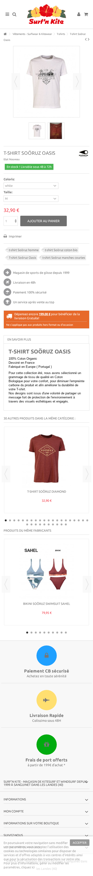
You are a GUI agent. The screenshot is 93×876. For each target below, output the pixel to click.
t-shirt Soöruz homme (24, 250)
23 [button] (36, 524)
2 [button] (10, 520)
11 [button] (49, 520)
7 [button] (31, 520)
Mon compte (14, 811)
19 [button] (83, 520)
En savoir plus (19, 339)
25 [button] (44, 524)
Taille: (8, 192)
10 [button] (44, 520)
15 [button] (66, 520)
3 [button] (14, 520)
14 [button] (61, 520)
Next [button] (87, 474)
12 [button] (53, 520)
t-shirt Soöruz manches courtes (63, 257)
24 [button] (40, 524)
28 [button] (57, 524)
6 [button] (27, 520)
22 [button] (31, 524)
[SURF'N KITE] (46, 14)
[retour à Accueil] (5, 34)
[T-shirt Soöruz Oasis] (37, 131)
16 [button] (70, 520)
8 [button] (36, 520)
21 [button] (27, 524)
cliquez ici (28, 867)
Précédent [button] (15, 81)
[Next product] (88, 39)
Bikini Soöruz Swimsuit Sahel (46, 603)
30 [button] (66, 524)
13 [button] (57, 520)
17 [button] (74, 520)
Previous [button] (6, 474)
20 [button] (87, 520)
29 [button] (61, 524)
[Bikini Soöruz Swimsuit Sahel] (46, 571)
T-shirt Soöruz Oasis (22, 257)
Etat (6, 159)
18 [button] (79, 520)
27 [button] (53, 524)
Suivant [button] (77, 81)
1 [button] (6, 520)
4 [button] (19, 520)
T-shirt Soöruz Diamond (46, 491)
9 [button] (40, 520)
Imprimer (15, 236)
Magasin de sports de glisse (32, 272)
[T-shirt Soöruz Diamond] (46, 458)
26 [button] (49, 524)
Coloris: (9, 179)
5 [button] (23, 520)
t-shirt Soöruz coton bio (61, 250)
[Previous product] (86, 39)
